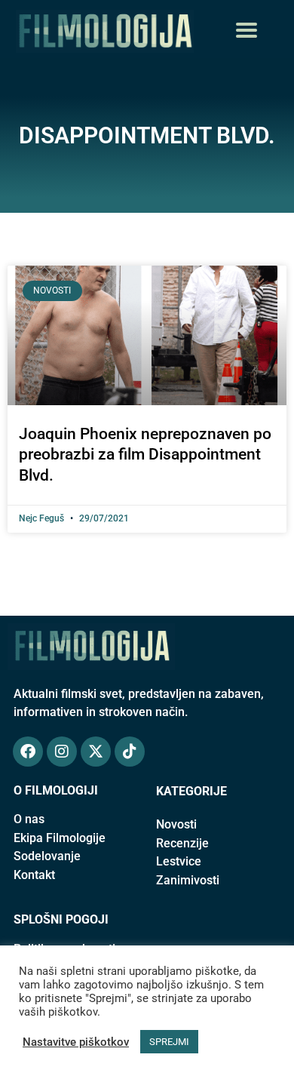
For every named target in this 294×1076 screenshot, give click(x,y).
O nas (29, 819)
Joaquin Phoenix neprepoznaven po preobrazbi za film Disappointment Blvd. (145, 454)
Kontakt (34, 875)
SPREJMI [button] (169, 1041)
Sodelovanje (47, 856)
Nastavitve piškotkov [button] (76, 1042)
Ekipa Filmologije (60, 838)
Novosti (176, 824)
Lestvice (178, 861)
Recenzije (182, 843)
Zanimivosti (187, 880)
